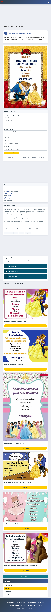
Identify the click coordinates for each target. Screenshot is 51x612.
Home (5, 26)
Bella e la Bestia (9, 233)
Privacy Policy (31, 605)
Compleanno (8, 585)
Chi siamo (39, 605)
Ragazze (28, 233)
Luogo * (6, 140)
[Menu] (48, 2)
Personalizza (25, 326)
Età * (5, 123)
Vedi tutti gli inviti (26, 577)
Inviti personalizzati (12, 26)
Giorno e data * (9, 129)
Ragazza (21, 233)
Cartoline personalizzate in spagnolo (15, 602)
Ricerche (23, 605)
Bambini (20, 26)
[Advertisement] (25, 15)
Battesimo (8, 591)
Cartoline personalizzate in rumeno (36, 602)
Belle (16, 233)
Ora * (6, 135)
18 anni (7, 595)
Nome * (6, 117)
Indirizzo (7, 146)
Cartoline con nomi (14, 605)
